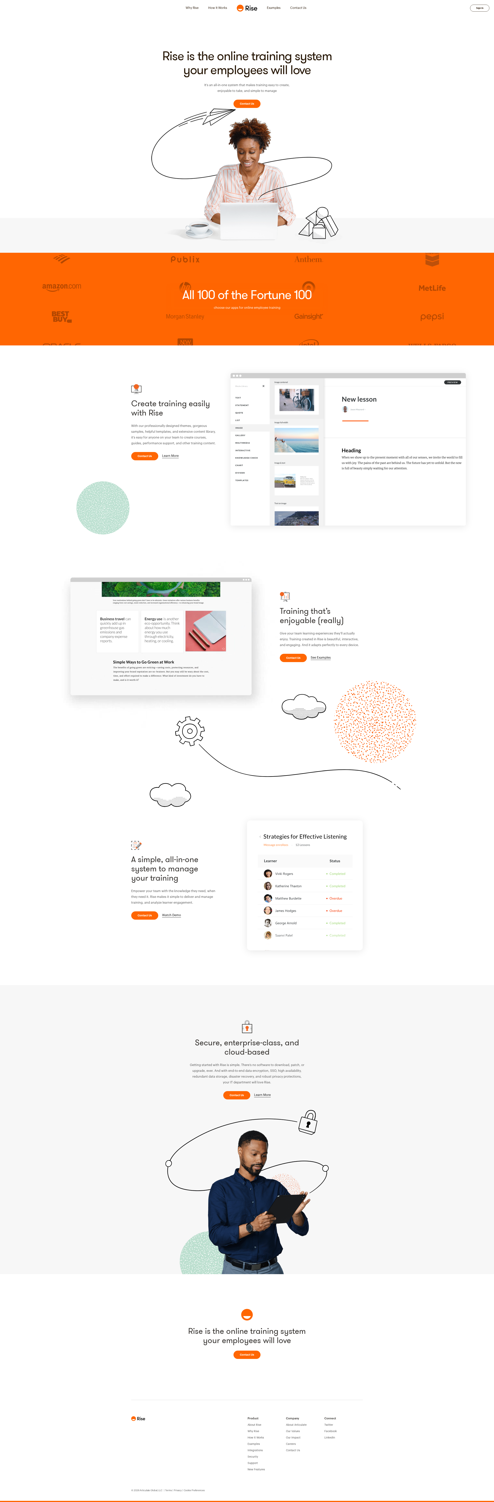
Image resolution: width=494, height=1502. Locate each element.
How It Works (217, 7)
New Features (256, 1469)
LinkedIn (329, 1437)
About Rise (254, 1425)
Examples (274, 7)
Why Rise (192, 7)
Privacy (177, 1490)
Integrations (255, 1450)
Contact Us (298, 7)
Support (253, 1463)
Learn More (170, 455)
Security (253, 1456)
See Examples (321, 657)
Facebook (330, 1431)
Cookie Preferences (194, 1490)
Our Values (293, 1431)
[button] (348, 449)
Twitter (328, 1425)
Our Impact (293, 1437)
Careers (291, 1444)
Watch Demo (171, 915)
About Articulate (296, 1425)
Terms (168, 1490)
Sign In (479, 8)
